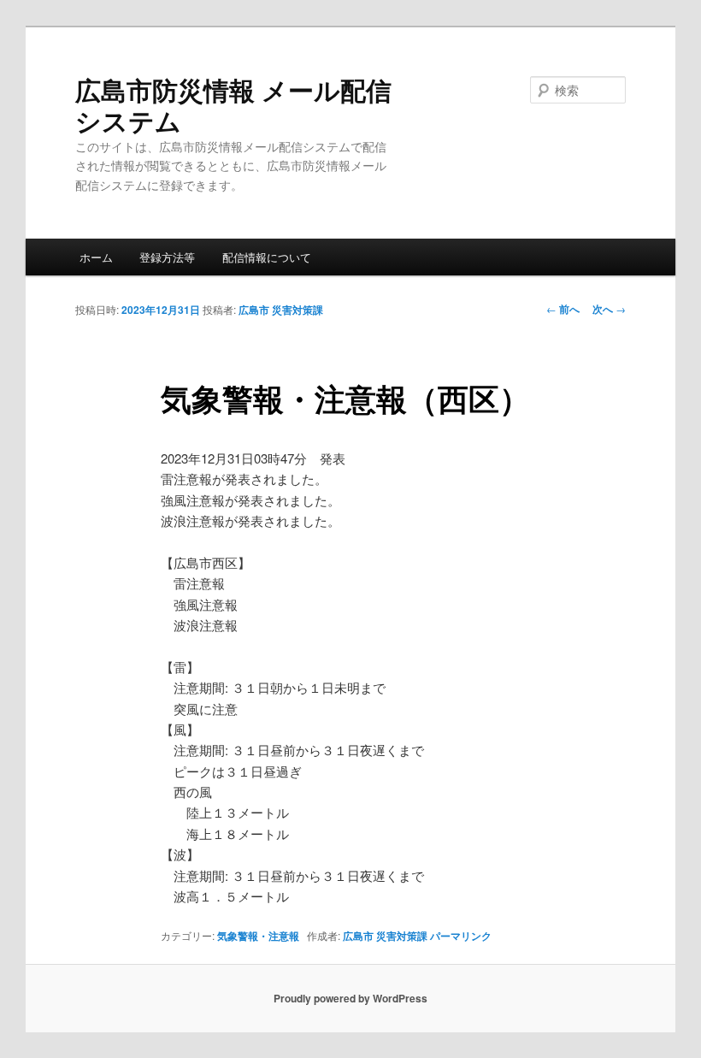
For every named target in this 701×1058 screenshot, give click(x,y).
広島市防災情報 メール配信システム (233, 105)
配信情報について (266, 257)
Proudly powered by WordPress (350, 998)
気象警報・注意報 (258, 935)
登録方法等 (167, 257)
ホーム (96, 257)
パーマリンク (461, 935)
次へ (609, 308)
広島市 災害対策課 (281, 309)
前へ (563, 308)
